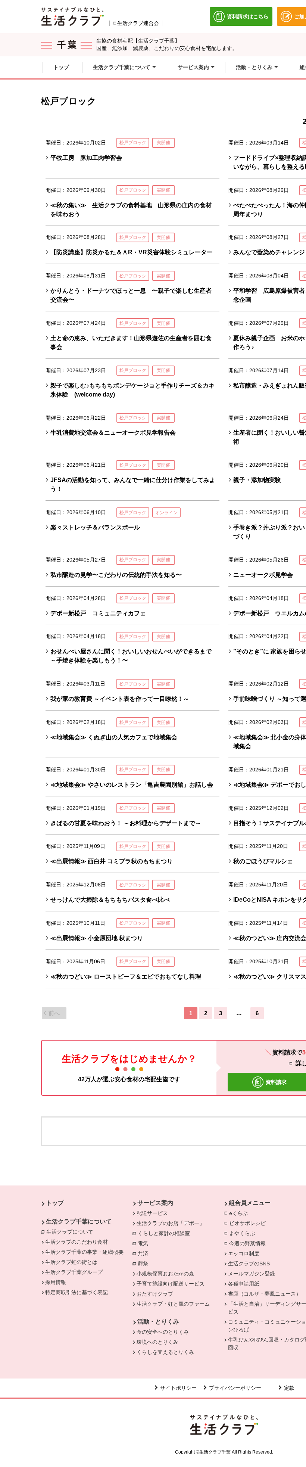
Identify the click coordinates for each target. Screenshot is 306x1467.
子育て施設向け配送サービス (170, 1284)
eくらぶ (240, 1213)
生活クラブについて (71, 1232)
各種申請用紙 (243, 1284)
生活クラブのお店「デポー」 (170, 1223)
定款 (289, 1388)
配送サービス (152, 1213)
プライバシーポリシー (235, 1388)
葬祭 (145, 1263)
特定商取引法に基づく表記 (76, 1292)
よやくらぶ (244, 1233)
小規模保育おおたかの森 (165, 1274)
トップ (55, 1203)
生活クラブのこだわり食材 (76, 1242)
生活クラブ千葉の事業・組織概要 (84, 1252)
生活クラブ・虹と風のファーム (173, 1304)
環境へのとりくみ (157, 1342)
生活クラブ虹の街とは (71, 1262)
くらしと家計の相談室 (166, 1233)
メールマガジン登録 (251, 1274)
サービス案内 (155, 1203)
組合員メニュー (250, 1203)
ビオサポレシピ (249, 1223)
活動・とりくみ (158, 1321)
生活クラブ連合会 (138, 23)
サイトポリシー (178, 1388)
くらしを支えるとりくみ (165, 1352)
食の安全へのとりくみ (163, 1332)
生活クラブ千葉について (79, 1221)
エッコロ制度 (243, 1253)
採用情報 (55, 1282)
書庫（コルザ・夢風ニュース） (264, 1294)
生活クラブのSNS (249, 1263)
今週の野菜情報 (249, 1243)
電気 (145, 1243)
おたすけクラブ (155, 1294)
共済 (145, 1253)
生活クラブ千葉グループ (74, 1272)
